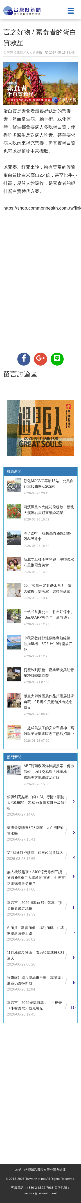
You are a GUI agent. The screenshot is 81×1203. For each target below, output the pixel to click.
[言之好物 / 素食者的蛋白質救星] (24, 359)
